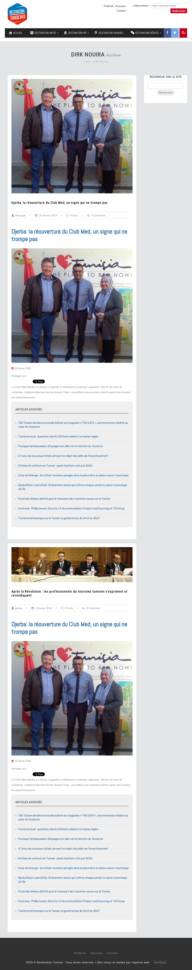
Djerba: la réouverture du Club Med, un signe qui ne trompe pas (59, 203)
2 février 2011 (43, 608)
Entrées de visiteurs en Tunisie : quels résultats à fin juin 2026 (55, 465)
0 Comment (98, 215)
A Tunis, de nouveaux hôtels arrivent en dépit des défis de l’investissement (63, 456)
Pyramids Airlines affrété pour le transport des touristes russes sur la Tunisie (64, 498)
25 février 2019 (47, 215)
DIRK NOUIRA (101, 61)
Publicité (109, 5)
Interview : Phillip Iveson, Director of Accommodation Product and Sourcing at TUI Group (71, 508)
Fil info (74, 215)
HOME (86, 61)
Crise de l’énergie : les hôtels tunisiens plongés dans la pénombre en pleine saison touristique (73, 475)
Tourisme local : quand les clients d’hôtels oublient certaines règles (58, 436)
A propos (120, 5)
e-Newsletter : (141, 5)
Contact (121, 10)
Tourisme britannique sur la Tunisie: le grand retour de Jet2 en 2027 (59, 518)
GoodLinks (160, 962)
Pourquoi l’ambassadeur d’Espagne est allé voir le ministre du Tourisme (60, 446)
